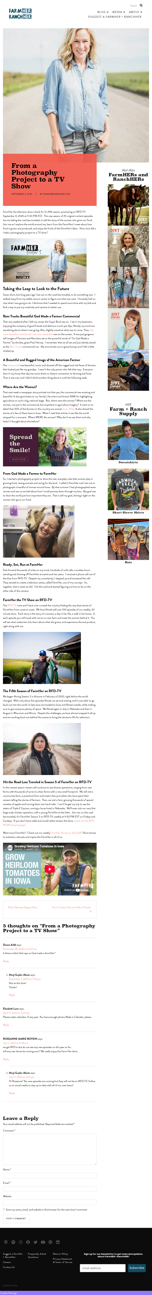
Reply (6, 961)
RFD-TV (12, 605)
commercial (13, 365)
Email (7, 1183)
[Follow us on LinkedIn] (58, 1242)
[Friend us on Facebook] (28, 1242)
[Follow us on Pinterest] (51, 1242)
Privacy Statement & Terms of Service (63, 1260)
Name (7, 1169)
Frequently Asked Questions (37, 1255)
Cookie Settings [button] (8, 1293)
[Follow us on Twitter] (36, 1242)
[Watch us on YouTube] (43, 1242)
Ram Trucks (16, 347)
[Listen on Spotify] (13, 1242)
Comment (9, 1131)
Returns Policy (60, 1254)
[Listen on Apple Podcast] (6, 1242)
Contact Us (9, 1267)
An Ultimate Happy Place (23, 907)
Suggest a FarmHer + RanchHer (13, 1255)
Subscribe (136, 1268)
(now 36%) (68, 409)
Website (7, 1196)
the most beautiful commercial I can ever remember (48, 332)
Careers (7, 1262)
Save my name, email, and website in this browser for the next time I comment (46, 1210)
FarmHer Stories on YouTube (66, 833)
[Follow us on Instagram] (21, 1242)
